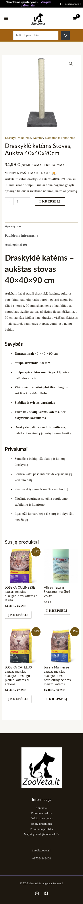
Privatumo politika (41, 829)
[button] (71, 64)
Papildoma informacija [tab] (21, 235)
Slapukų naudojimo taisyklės (41, 834)
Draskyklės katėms (18, 138)
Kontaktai (42, 808)
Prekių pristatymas (42, 818)
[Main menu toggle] (6, 18)
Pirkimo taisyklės (41, 813)
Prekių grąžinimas (41, 823)
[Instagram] (37, 893)
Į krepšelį (50, 201)
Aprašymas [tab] (13, 226)
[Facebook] (46, 893)
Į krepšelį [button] (57, 610)
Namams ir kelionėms (60, 138)
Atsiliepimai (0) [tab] (16, 244)
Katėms (38, 138)
